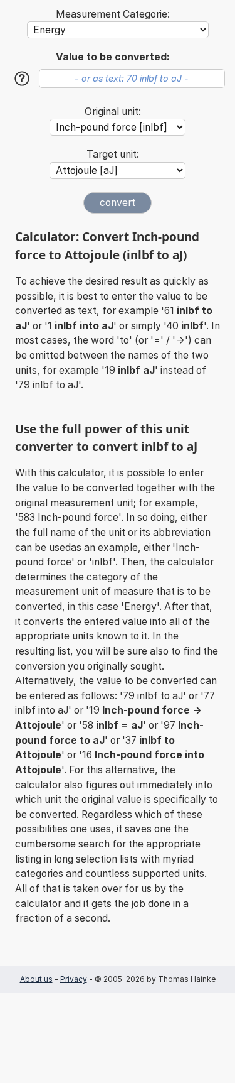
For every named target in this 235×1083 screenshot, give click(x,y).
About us (36, 979)
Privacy (73, 979)
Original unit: (113, 111)
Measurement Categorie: (113, 14)
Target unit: (112, 154)
